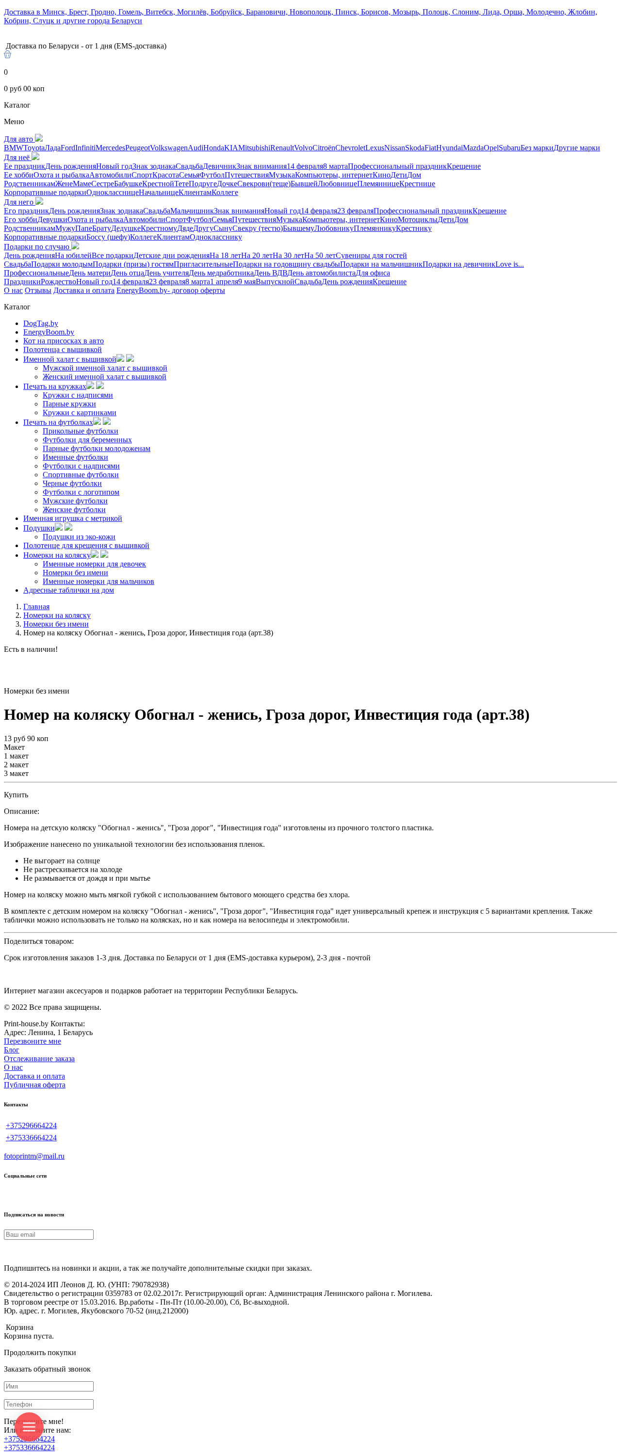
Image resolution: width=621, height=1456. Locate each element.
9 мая (247, 281)
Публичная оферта (34, 1085)
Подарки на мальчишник (381, 264)
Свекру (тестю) (257, 228)
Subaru (510, 148)
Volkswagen (169, 148)
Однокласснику (216, 237)
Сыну (222, 228)
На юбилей (73, 255)
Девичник (219, 166)
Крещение (464, 166)
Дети (399, 175)
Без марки (537, 148)
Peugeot (137, 148)
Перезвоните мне (32, 1041)
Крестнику (414, 228)
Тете (181, 183)
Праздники (22, 281)
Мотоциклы (418, 219)
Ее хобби (18, 175)
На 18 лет (225, 255)
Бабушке (128, 183)
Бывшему (298, 228)
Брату (101, 228)
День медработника (221, 273)
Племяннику (375, 228)
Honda (213, 148)
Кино (382, 175)
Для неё (18, 157)
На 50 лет (320, 255)
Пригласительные (203, 264)
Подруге (203, 183)
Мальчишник (192, 211)
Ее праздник (24, 166)
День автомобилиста (321, 273)
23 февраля (355, 211)
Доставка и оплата (83, 290)
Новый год (114, 166)
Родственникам (29, 183)
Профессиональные (36, 273)
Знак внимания (261, 166)
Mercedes (110, 148)
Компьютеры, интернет (334, 175)
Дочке (227, 183)
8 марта (335, 166)
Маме (82, 183)
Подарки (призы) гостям (133, 264)
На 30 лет (288, 255)
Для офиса (373, 273)
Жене (64, 183)
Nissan (394, 148)
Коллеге (225, 192)
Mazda (473, 148)
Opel (491, 148)
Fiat (430, 148)
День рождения (70, 166)
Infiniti (85, 148)
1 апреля (224, 281)
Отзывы (38, 290)
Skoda (415, 148)
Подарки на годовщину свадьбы (286, 264)
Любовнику (334, 228)
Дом (414, 175)
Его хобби (20, 219)
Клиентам (195, 192)
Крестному (159, 228)
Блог (11, 1050)
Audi (195, 148)
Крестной (158, 183)
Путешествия (247, 175)
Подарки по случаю (37, 247)
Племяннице (378, 183)
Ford (68, 148)
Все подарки (112, 255)
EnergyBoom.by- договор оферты (170, 290)
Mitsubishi (254, 148)
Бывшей (304, 183)
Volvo (303, 148)
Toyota (34, 148)
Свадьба (189, 166)
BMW (13, 148)
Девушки (52, 219)
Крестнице (417, 183)
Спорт (141, 175)
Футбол (212, 175)
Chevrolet (350, 148)
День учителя (166, 273)
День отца (127, 273)
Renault (282, 148)
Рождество (58, 281)
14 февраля (305, 166)
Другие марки (577, 148)
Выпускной (275, 281)
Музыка (282, 175)
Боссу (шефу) (108, 237)
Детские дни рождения (171, 255)
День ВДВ (270, 273)
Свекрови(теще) (264, 183)
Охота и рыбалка (61, 175)
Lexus (374, 148)
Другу (203, 228)
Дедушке (126, 228)
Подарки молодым (62, 264)
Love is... (509, 264)
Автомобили (110, 175)
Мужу (65, 228)
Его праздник (26, 211)
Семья (189, 175)
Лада (53, 148)
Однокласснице (112, 192)
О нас (13, 290)
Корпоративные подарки (45, 192)
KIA (231, 148)
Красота (165, 175)
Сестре (102, 183)
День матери (90, 273)
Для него (19, 202)
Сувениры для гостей (371, 255)
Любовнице (337, 183)
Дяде (185, 228)
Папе (83, 228)
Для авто (19, 139)
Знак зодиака (154, 166)
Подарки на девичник (459, 264)
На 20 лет (257, 255)
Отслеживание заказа (39, 1058)
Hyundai (449, 148)
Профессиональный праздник (397, 166)
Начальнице (159, 192)
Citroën (323, 148)
